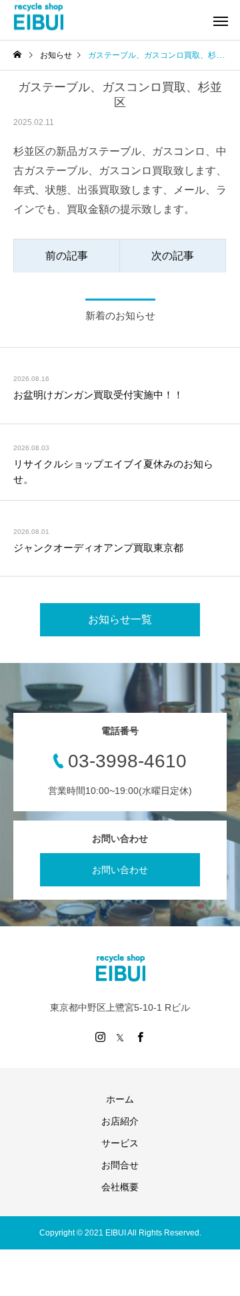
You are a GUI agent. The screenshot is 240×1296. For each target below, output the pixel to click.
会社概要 (120, 1187)
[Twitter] (120, 1036)
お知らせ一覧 (120, 619)
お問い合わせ (120, 869)
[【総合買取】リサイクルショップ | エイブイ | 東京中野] (38, 17)
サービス (120, 1143)
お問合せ (120, 1165)
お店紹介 (120, 1121)
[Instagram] (100, 1036)
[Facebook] (140, 1036)
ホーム (120, 1099)
